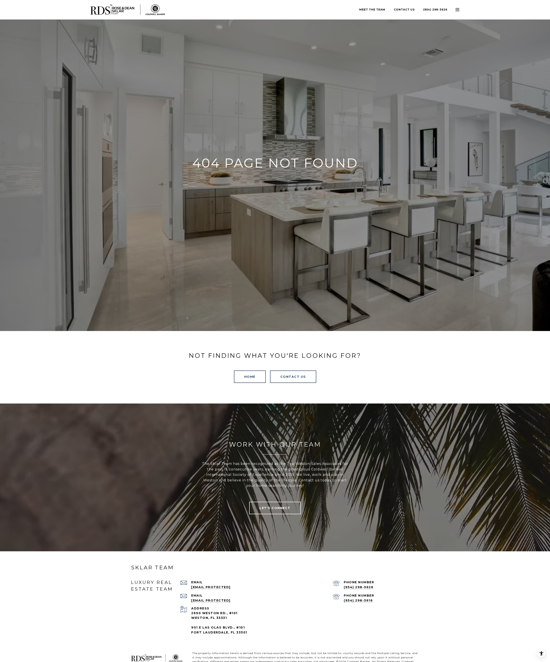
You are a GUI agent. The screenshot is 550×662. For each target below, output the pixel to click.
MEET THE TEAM (372, 9)
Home (249, 377)
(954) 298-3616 (358, 600)
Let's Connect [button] (275, 508)
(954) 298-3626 (435, 9)
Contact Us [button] (293, 377)
